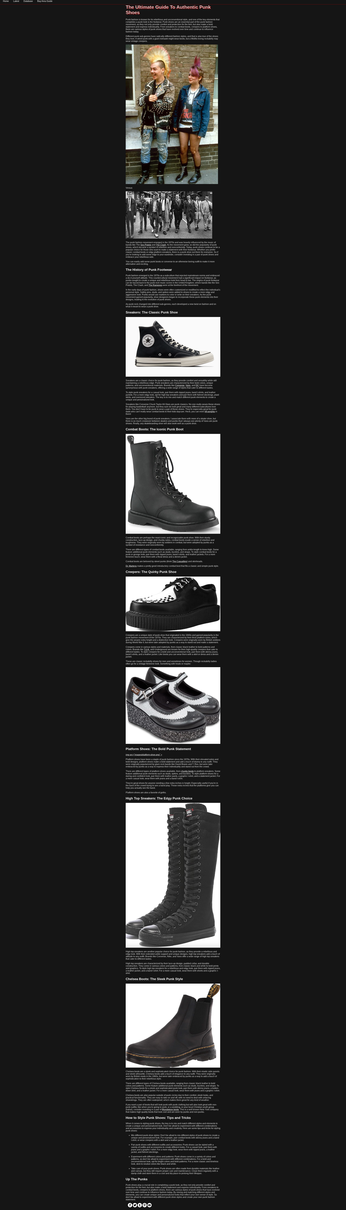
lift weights (210, 411)
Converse (179, 385)
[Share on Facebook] (130, 1206)
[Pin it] (144, 1206)
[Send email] (149, 1206)
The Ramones (155, 285)
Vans (188, 385)
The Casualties (179, 561)
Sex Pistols (145, 245)
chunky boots (187, 771)
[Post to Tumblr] (140, 1206)
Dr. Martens (131, 566)
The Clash (161, 245)
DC (197, 385)
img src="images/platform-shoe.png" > (144, 755)
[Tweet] (135, 1206)
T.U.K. (147, 649)
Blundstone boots (170, 1109)
